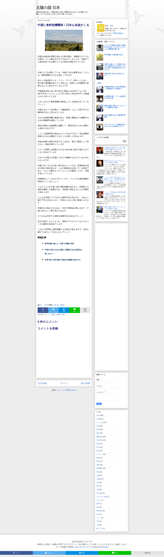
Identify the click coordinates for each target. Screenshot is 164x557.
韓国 (97, 465)
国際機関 (99, 468)
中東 (97, 475)
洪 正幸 (110, 26)
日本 (63, 314)
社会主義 (99, 493)
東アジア (99, 528)
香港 (97, 461)
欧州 (97, 486)
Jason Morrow (80, 547)
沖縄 (97, 489)
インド (47, 314)
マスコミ (99, 454)
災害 (53, 314)
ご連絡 (98, 83)
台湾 (97, 482)
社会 (97, 514)
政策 (97, 429)
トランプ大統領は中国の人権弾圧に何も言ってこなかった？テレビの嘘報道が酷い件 (115, 47)
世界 (97, 507)
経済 (97, 450)
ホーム (63, 383)
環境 (97, 503)
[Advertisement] (64, 285)
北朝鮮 (98, 479)
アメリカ (99, 422)
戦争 (97, 472)
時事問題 (99, 511)
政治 (97, 443)
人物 (97, 525)
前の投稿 (85, 383)
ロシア (98, 500)
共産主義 (99, 440)
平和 (97, 521)
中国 (58, 314)
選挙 (97, 433)
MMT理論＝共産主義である (113, 54)
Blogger (105, 547)
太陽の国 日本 (48, 7)
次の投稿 (42, 383)
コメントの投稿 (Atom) (66, 390)
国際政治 (99, 436)
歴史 (97, 447)
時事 (97, 458)
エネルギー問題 (101, 496)
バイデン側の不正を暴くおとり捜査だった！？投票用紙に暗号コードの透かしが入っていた (115, 179)
